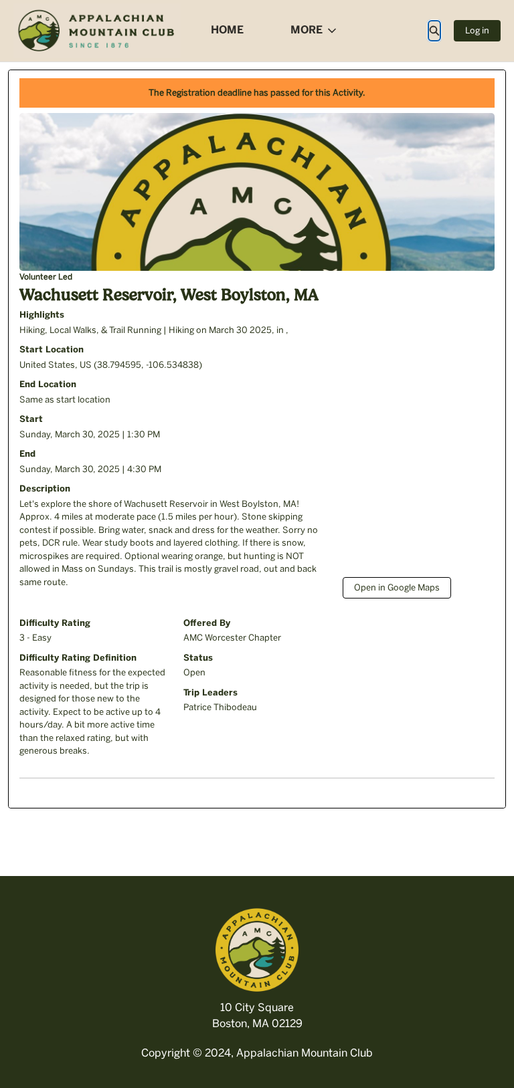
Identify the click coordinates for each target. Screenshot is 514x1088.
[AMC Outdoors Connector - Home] (97, 30)
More (306, 29)
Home (227, 29)
